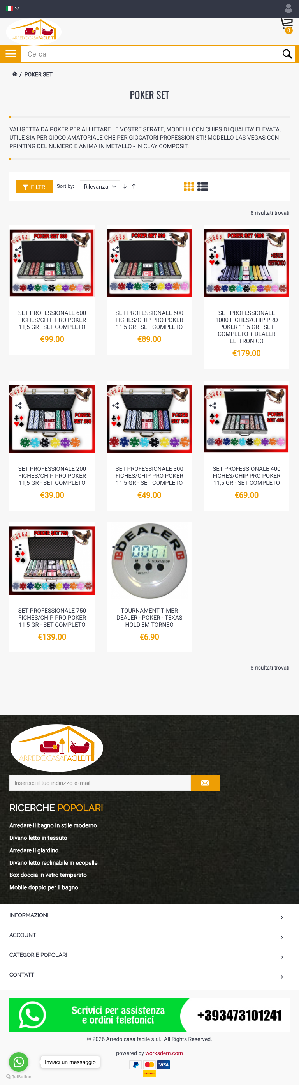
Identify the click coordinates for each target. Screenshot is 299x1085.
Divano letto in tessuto (38, 837)
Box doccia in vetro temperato (48, 874)
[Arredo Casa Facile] (34, 31)
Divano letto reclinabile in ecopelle (53, 862)
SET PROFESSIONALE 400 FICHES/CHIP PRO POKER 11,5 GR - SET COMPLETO (246, 475)
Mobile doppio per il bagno (43, 887)
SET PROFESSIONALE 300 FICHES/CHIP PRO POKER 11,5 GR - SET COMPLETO (149, 475)
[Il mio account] (288, 8)
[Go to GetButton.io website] (18, 1077)
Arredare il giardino (33, 850)
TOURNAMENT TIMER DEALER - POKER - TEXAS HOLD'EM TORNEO (149, 617)
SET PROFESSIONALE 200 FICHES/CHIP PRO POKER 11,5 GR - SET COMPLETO (52, 475)
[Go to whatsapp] (18, 1062)
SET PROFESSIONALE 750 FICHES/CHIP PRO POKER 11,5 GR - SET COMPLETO (52, 617)
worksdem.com (164, 1053)
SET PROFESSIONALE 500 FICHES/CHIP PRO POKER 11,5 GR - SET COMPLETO (149, 319)
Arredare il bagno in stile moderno (53, 825)
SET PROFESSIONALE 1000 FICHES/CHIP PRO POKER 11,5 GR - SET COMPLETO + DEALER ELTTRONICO (246, 327)
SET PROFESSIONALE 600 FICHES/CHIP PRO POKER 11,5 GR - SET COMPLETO (52, 319)
